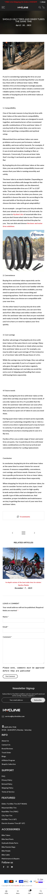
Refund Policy (7, 784)
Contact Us (6, 745)
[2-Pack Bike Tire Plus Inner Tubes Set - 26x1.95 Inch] (23, 250)
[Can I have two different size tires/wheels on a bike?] (12, 533)
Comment (7, 637)
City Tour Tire (7, 815)
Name (6, 617)
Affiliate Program (8, 760)
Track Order (6, 752)
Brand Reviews (7, 749)
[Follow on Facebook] (4, 867)
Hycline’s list (18, 214)
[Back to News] (23, 533)
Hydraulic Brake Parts (10, 843)
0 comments (25, 517)
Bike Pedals (6, 851)
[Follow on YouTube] (12, 867)
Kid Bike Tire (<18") (9, 819)
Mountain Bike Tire (9, 808)
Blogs (4, 756)
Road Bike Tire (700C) (10, 812)
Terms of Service (8, 792)
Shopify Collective (9, 764)
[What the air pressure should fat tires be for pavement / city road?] (34, 533)
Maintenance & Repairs (10, 859)
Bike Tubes (6, 835)
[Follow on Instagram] (8, 867)
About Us (5, 741)
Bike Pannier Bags (8, 847)
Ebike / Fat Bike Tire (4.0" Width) (14, 804)
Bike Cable (6, 855)
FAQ (3, 776)
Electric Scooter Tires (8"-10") (13, 823)
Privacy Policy (7, 780)
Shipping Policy (7, 788)
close (43, 2)
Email (5, 627)
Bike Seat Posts (7, 839)
